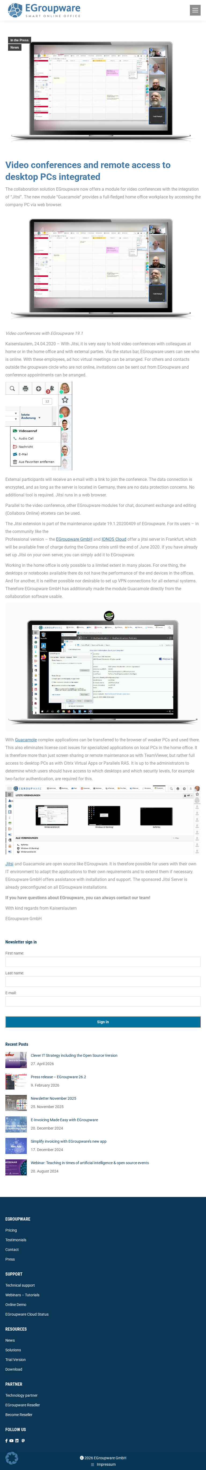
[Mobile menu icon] (195, 10)
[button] (12, 1458)
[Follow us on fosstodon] (23, 1441)
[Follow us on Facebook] (6, 1441)
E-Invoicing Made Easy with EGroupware (64, 1120)
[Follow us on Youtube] (11, 1441)
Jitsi (9, 863)
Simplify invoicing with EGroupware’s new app (68, 1141)
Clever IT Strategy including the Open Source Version (74, 1055)
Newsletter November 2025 (53, 1098)
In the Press (19, 40)
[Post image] (16, 1060)
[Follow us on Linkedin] (17, 1441)
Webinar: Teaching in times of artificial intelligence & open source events (90, 1163)
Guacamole (26, 739)
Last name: (14, 973)
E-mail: (10, 993)
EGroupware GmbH (74, 539)
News (14, 47)
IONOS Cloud (114, 539)
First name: (14, 953)
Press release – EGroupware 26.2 (58, 1077)
